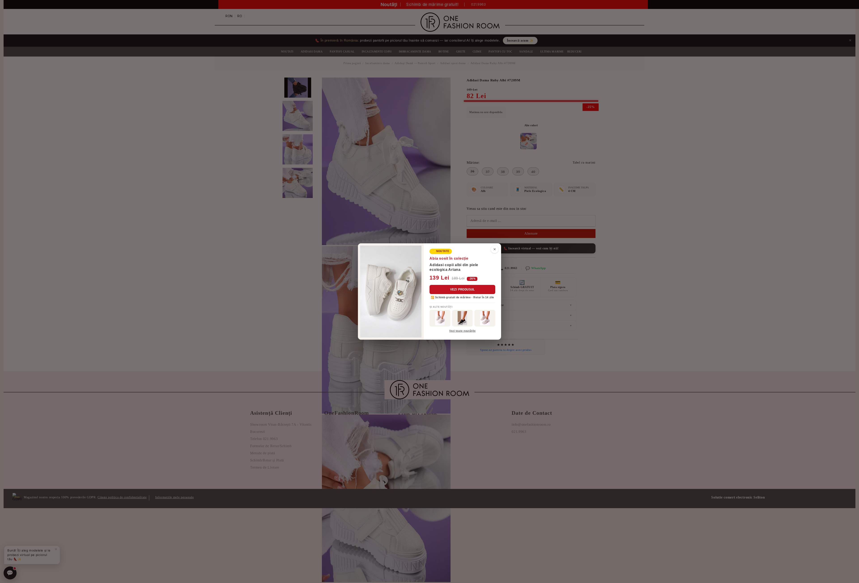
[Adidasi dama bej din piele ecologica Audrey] (440, 318)
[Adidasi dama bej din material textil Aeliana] (484, 318)
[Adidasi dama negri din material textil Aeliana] (462, 318)
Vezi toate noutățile (462, 331)
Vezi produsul (462, 289)
